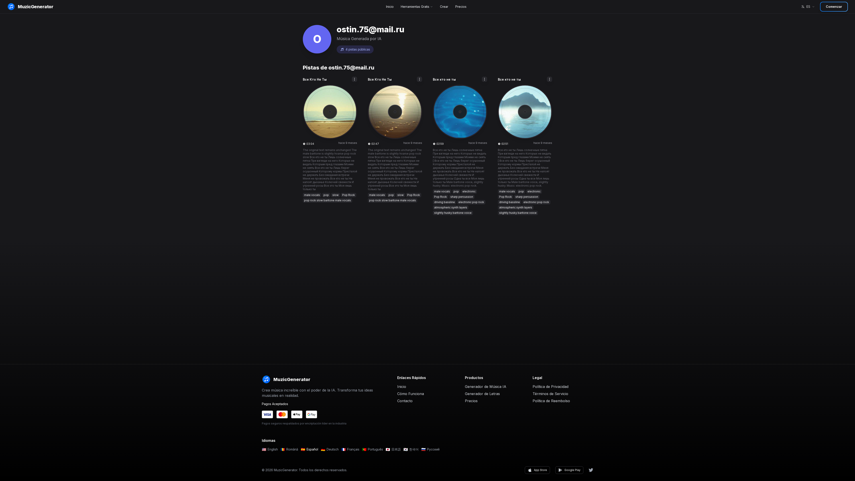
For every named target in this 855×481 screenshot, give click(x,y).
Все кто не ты (444, 79)
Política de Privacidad (550, 386)
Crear (444, 6)
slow (335, 195)
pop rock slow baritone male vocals (327, 200)
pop (326, 195)
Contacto (405, 401)
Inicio (390, 6)
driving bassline (444, 202)
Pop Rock (348, 195)
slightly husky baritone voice (453, 212)
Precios (460, 6)
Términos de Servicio (550, 393)
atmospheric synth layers (450, 207)
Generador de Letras (482, 393)
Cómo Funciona (410, 393)
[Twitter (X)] (591, 470)
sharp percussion (461, 196)
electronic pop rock (471, 202)
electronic (469, 191)
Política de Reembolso (551, 401)
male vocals (312, 195)
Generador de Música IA (485, 386)
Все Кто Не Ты (315, 79)
